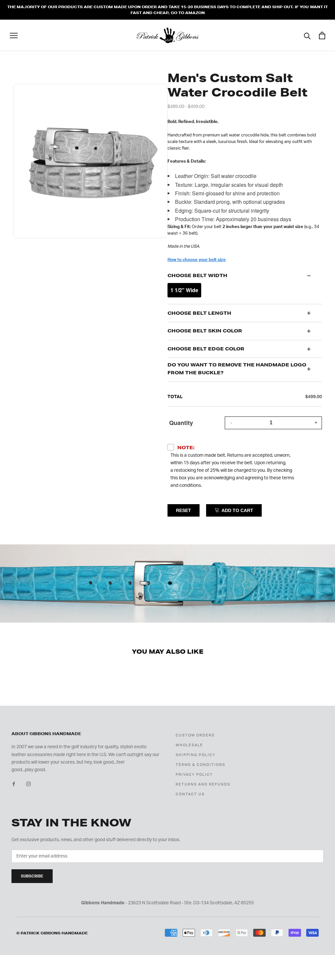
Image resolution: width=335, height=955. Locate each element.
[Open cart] (322, 35)
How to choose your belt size (197, 260)
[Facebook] (13, 784)
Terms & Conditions (200, 765)
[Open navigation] (14, 35)
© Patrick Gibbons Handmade (52, 933)
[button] (184, 290)
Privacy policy (194, 774)
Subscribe (32, 876)
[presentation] (245, 275)
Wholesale (189, 745)
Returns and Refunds (203, 784)
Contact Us (190, 794)
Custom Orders (195, 735)
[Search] (307, 35)
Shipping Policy (196, 755)
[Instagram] (28, 784)
